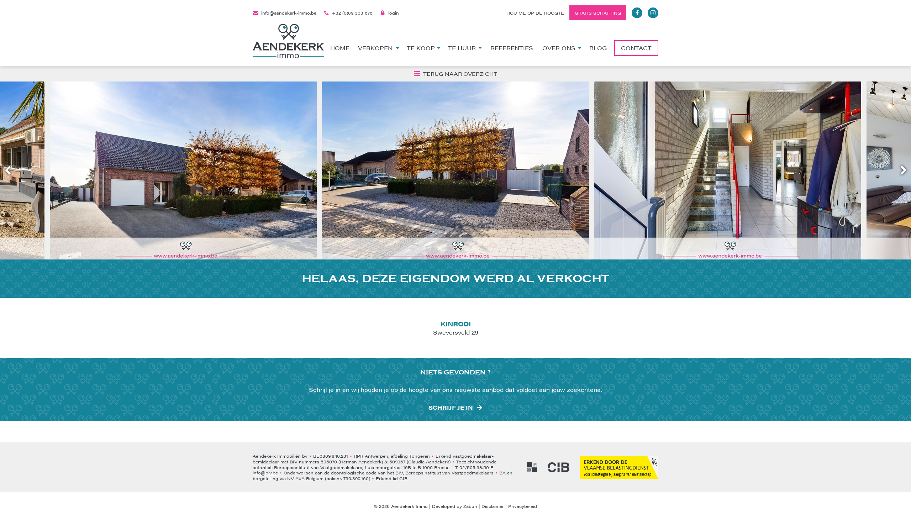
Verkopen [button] (375, 48)
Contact (636, 48)
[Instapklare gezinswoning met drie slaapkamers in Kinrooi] (183, 170)
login (393, 13)
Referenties (511, 48)
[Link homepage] (288, 41)
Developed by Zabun (454, 506)
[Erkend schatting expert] (619, 467)
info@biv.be (265, 472)
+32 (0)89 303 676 (352, 13)
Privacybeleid (522, 506)
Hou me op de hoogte (535, 13)
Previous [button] (11, 170)
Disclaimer (492, 506)
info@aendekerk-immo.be (288, 13)
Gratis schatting (598, 13)
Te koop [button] (421, 48)
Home (339, 48)
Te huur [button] (462, 48)
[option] (183, 170)
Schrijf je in (450, 407)
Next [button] (900, 170)
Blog (598, 48)
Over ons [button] (558, 48)
